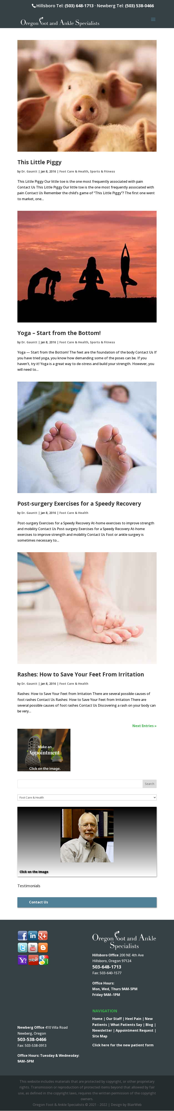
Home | (99, 1018)
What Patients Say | (128, 1024)
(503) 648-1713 (79, 6)
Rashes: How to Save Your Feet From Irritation (80, 674)
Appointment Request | (136, 1030)
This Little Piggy (39, 162)
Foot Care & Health (73, 171)
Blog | (151, 1024)
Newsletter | (104, 1030)
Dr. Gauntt (29, 171)
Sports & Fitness (102, 171)
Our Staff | (115, 1018)
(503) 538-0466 (139, 6)
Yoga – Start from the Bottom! (59, 333)
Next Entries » (144, 725)
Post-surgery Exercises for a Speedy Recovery (79, 503)
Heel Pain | (135, 1018)
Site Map (99, 1036)
